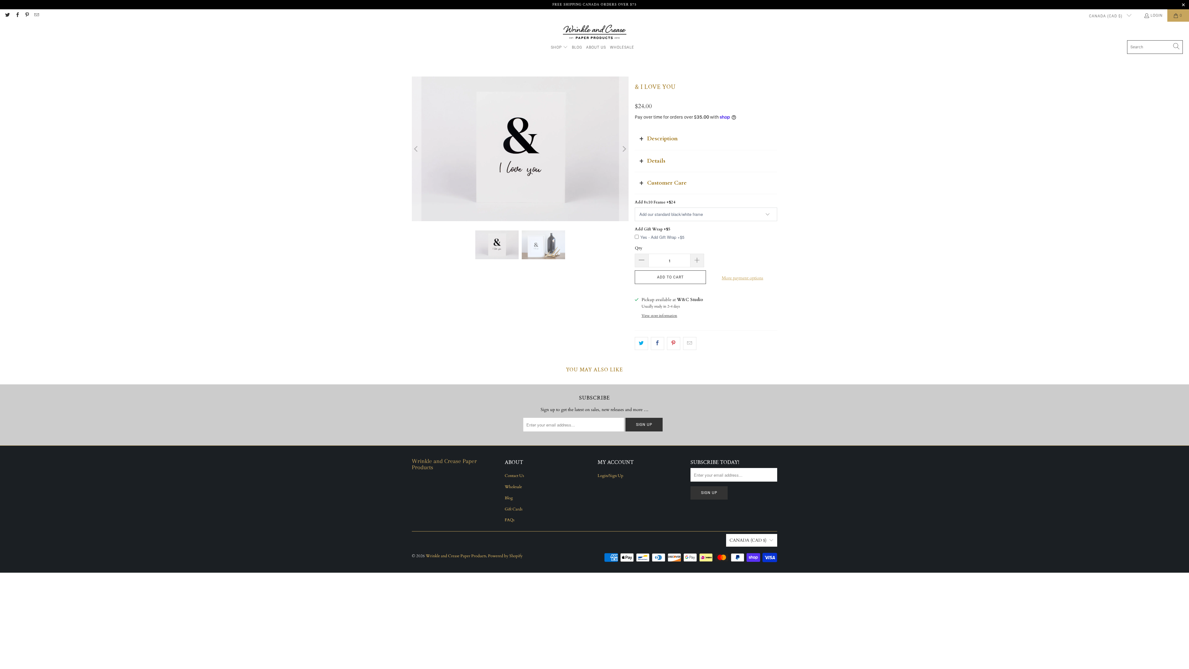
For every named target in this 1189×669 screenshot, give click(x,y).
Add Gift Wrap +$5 (652, 229)
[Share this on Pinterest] (673, 343)
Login (1157, 15)
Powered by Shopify (505, 556)
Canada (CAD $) (1106, 16)
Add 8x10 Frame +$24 (655, 202)
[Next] (624, 149)
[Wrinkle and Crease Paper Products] (594, 32)
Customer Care (667, 183)
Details (656, 161)
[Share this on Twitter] (641, 343)
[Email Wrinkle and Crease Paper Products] (36, 15)
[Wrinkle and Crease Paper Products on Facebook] (17, 15)
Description (662, 138)
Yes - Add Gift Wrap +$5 (662, 237)
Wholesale (513, 487)
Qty (638, 248)
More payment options (742, 278)
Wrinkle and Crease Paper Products (456, 556)
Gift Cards (513, 509)
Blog (509, 498)
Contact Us (514, 476)
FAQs (509, 520)
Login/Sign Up (610, 476)
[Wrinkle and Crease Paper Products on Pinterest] (26, 15)
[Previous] (416, 149)
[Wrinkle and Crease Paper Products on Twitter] (7, 15)
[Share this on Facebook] (657, 343)
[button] (559, 47)
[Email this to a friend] (689, 343)
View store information (659, 315)
